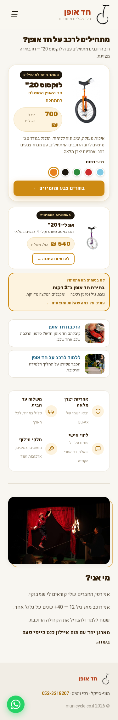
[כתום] (54, 172)
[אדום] (88, 172)
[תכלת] (100, 172)
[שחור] (65, 172)
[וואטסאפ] (16, 704)
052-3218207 (55, 693)
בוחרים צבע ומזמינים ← (59, 188)
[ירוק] (77, 172)
